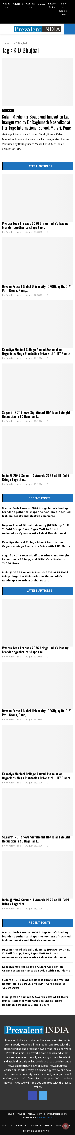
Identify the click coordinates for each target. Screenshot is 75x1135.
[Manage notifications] (65, 1126)
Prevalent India (13, 232)
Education (8, 110)
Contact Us (30, 5)
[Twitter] (43, 1095)
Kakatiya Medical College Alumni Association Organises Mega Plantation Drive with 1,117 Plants (36, 351)
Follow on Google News (63, 9)
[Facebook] (32, 1095)
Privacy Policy (52, 5)
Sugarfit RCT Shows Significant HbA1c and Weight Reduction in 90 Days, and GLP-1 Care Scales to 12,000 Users (35, 559)
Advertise (18, 4)
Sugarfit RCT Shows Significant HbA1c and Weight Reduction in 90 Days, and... (36, 414)
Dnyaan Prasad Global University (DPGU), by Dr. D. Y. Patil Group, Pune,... (36, 288)
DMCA (41, 4)
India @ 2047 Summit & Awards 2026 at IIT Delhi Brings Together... (35, 477)
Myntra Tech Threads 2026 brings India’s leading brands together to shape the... (35, 225)
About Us (6, 5)
